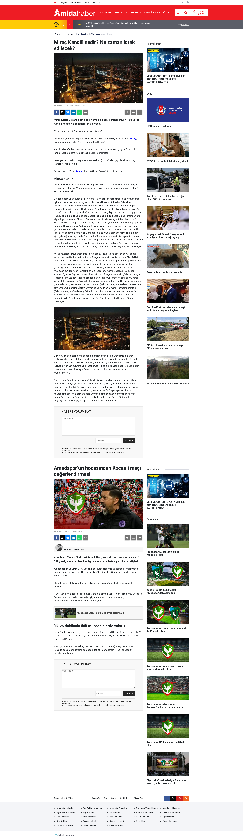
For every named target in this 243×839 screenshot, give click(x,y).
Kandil (79, 171)
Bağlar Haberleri (90, 812)
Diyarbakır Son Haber (65, 812)
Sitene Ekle (96, 3)
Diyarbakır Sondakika (118, 808)
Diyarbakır (106, 12)
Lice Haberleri (62, 817)
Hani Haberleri (115, 817)
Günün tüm (180, 24)
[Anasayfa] (55, 3)
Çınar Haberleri (116, 825)
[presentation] (63, 24)
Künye (105, 798)
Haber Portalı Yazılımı (66, 835)
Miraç (133, 138)
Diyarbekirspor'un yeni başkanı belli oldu (104, 24)
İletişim (114, 798)
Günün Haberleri (76, 3)
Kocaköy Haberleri (64, 825)
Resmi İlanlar (152, 12)
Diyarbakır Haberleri (65, 808)
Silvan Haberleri (90, 825)
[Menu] (178, 12)
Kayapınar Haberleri (171, 812)
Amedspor (135, 12)
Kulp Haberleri (89, 817)
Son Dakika (121, 12)
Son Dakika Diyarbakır (92, 808)
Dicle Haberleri (142, 821)
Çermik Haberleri (63, 821)
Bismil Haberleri (116, 821)
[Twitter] (62, 112)
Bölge (166, 12)
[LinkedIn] (73, 112)
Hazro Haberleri (143, 817)
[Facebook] (56, 112)
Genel (70, 34)
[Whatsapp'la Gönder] (79, 112)
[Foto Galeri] (187, 2)
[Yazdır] (85, 112)
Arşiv (87, 3)
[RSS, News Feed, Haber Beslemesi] (186, 798)
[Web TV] (181, 2)
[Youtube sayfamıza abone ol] (179, 798)
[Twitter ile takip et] (173, 798)
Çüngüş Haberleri (90, 821)
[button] (127, 112)
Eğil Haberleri (168, 817)
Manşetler (63, 3)
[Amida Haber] (74, 12)
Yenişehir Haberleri (144, 812)
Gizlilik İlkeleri (125, 798)
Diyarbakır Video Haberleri (147, 808)
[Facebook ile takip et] (167, 798)
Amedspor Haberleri (171, 808)
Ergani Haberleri (170, 821)
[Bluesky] (67, 112)
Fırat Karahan (70, 549)
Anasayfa (61, 34)
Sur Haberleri (115, 812)
